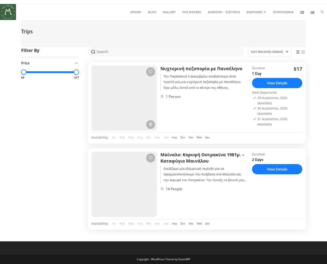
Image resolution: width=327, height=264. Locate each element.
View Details (277, 83)
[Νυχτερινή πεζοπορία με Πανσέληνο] (124, 98)
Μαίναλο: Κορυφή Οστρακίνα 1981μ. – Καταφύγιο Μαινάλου (202, 158)
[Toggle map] (150, 124)
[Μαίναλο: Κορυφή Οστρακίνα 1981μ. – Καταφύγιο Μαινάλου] (124, 184)
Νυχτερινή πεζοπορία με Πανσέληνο (201, 68)
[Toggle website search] (322, 12)
